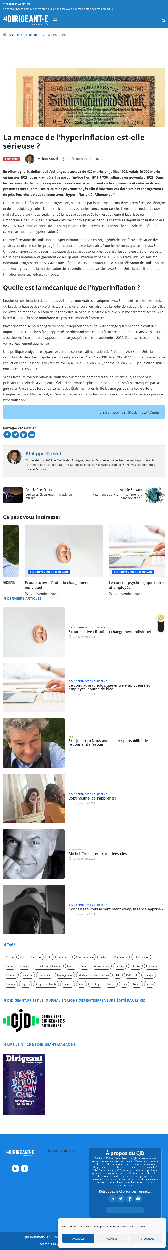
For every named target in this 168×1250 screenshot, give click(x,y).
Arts (22, 957)
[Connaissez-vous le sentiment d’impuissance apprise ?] (34, 909)
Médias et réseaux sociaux (93, 975)
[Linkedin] (23, 434)
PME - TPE (132, 975)
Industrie (135, 966)
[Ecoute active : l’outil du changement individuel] (34, 632)
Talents (111, 984)
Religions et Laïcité (46, 984)
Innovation (152, 966)
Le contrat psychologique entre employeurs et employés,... (125, 585)
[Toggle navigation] (54, 20)
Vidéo (149, 984)
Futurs (84, 966)
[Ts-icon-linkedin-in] (15, 1168)
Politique (148, 975)
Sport (81, 984)
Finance (24, 966)
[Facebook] (7, 434)
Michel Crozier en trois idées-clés (98, 853)
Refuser (112, 1238)
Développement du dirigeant (27, 571)
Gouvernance (101, 966)
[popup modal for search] (158, 20)
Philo (117, 975)
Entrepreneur (141, 957)
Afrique (10, 957)
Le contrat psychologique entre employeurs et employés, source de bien (109, 687)
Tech (124, 984)
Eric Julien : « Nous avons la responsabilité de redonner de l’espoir (108, 742)
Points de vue (78, 849)
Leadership (45, 975)
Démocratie (120, 957)
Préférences (146, 1238)
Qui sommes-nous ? (37, 1237)
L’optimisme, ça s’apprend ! (92, 798)
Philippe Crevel (47, 159)
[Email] (31, 434)
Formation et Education (48, 966)
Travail (137, 984)
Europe (10, 966)
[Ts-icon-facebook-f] (24, 1168)
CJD (50, 957)
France (71, 966)
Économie (32, 35)
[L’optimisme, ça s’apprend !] (34, 798)
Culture (104, 957)
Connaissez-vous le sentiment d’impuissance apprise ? (116, 908)
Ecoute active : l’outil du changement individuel (35, 585)
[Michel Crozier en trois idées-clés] (34, 854)
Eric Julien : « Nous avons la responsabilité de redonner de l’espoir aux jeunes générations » (58, 9)
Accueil (14, 35)
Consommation (85, 957)
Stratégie (96, 984)
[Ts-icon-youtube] (138, 1199)
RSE (71, 736)
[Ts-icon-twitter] (121, 1199)
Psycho (26, 984)
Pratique (11, 984)
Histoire (119, 966)
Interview (11, 975)
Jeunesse (27, 975)
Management (65, 975)
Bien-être (36, 957)
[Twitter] (15, 434)
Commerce (64, 957)
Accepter (78, 1238)
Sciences (67, 984)
